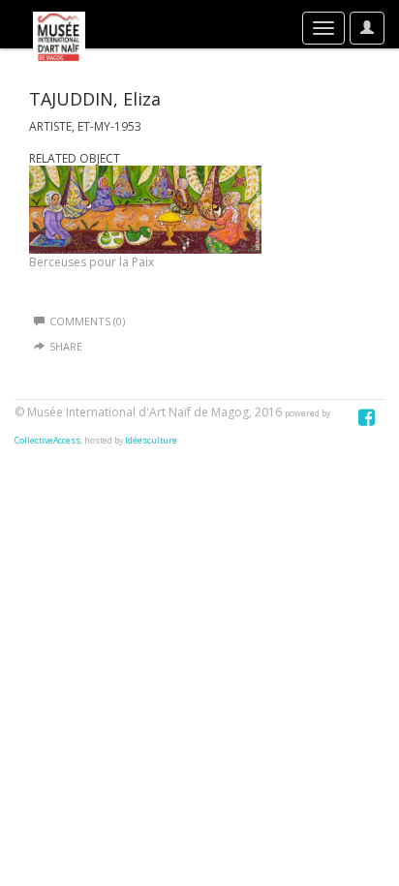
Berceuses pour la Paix (91, 262)
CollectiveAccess (47, 440)
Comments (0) (87, 321)
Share (65, 346)
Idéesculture (151, 440)
